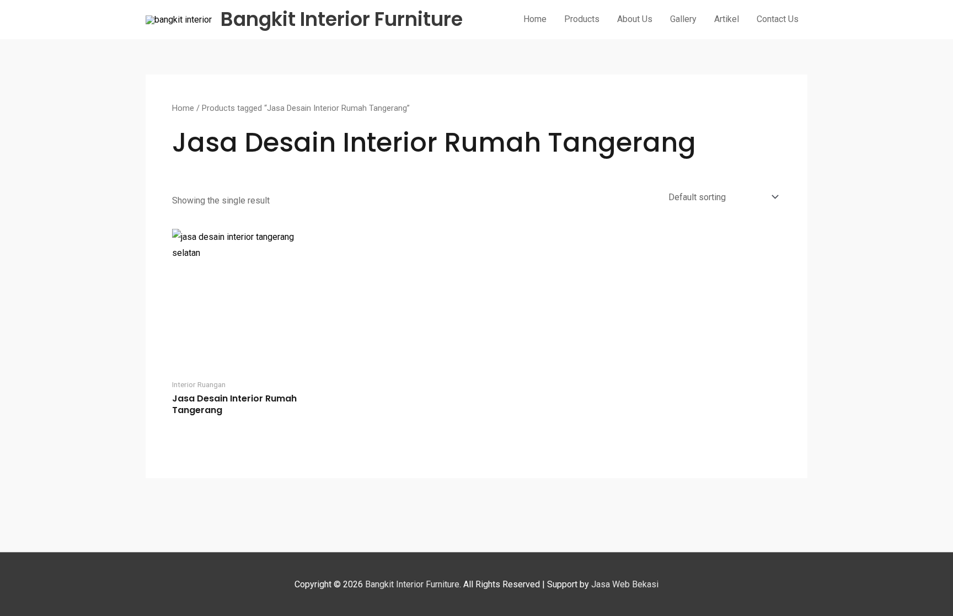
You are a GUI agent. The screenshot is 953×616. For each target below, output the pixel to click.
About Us (634, 19)
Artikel (726, 19)
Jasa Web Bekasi (624, 584)
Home (535, 19)
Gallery (683, 19)
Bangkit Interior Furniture (342, 19)
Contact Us (778, 19)
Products (581, 19)
